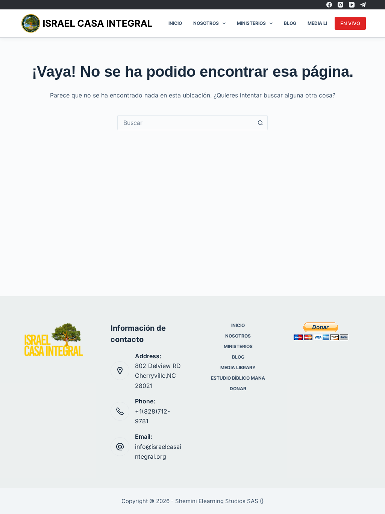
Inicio (175, 23)
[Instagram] (340, 5)
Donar (238, 388)
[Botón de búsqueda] (260, 123)
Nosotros (206, 23)
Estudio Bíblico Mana (238, 378)
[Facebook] (329, 5)
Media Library (325, 23)
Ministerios (251, 23)
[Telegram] (363, 5)
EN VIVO (350, 23)
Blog (290, 23)
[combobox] (185, 122)
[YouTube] (352, 5)
